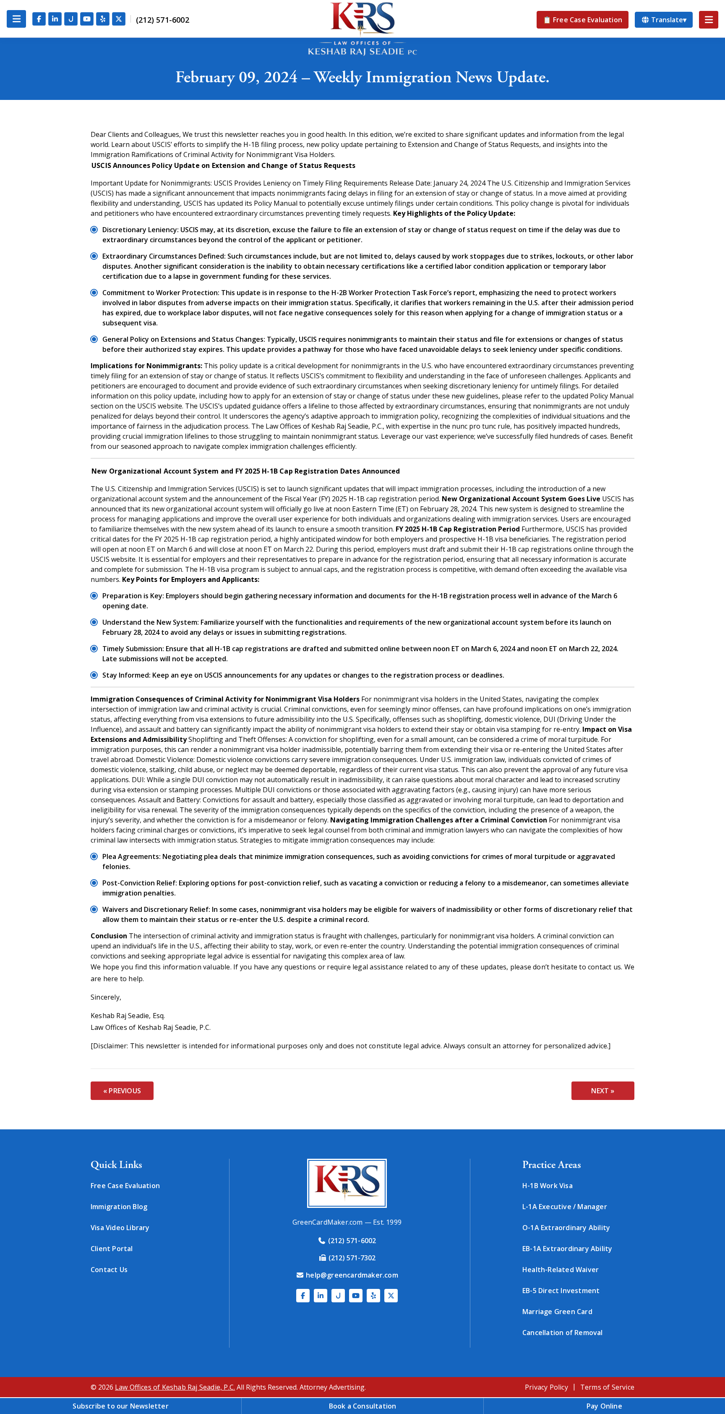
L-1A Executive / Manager (564, 1206)
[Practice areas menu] (708, 20)
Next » (602, 1090)
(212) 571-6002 (162, 20)
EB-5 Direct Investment (561, 1290)
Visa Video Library (120, 1227)
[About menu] (16, 19)
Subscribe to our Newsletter (120, 1406)
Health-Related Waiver (560, 1269)
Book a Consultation (362, 1406)
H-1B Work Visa (547, 1185)
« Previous (122, 1090)
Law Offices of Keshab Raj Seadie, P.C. (175, 1387)
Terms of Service (607, 1387)
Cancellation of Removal (562, 1332)
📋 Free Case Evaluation (582, 19)
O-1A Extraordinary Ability (566, 1227)
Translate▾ (667, 19)
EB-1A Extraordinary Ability (567, 1248)
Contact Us (109, 1269)
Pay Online (604, 1406)
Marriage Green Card (557, 1311)
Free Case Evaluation (125, 1185)
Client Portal (112, 1248)
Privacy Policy (546, 1387)
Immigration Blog (119, 1206)
